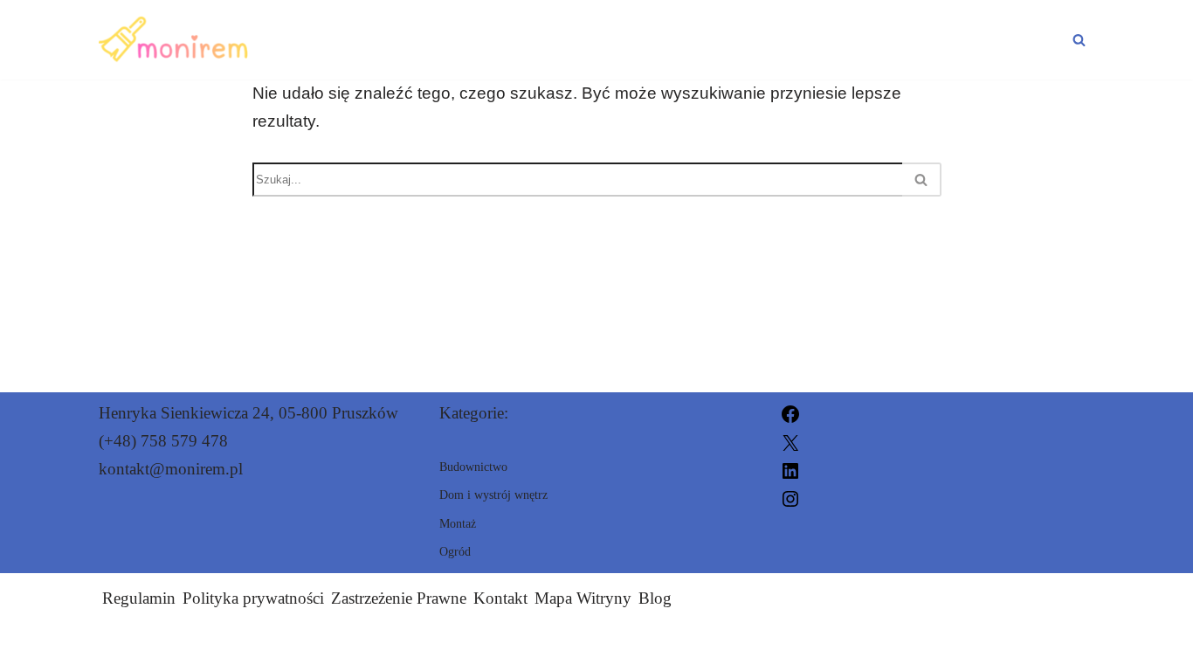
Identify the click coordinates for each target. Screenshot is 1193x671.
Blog (655, 598)
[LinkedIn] (790, 469)
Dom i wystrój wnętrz (839, 39)
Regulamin (139, 598)
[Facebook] (790, 413)
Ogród (1028, 39)
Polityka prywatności (253, 598)
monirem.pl (791, 647)
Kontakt (500, 598)
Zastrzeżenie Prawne (398, 598)
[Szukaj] (1079, 39)
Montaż (644, 39)
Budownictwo (490, 39)
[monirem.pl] (176, 40)
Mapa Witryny (582, 598)
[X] (790, 441)
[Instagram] (790, 497)
